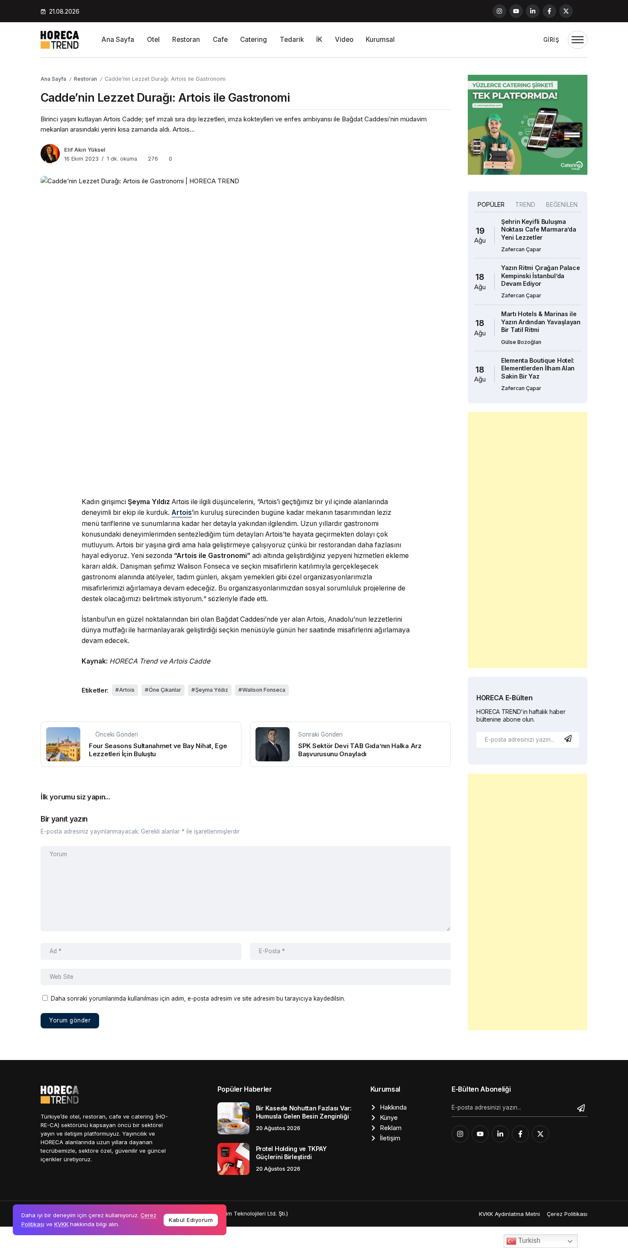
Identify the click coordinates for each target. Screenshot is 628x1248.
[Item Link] (233, 1118)
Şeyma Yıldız (211, 690)
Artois (127, 690)
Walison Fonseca (263, 690)
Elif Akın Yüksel (85, 150)
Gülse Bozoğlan (521, 342)
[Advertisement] (527, 540)
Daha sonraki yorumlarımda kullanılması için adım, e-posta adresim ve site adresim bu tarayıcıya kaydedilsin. (198, 998)
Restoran (85, 79)
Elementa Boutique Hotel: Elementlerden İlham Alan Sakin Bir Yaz (538, 368)
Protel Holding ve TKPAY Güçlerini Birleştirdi (291, 1152)
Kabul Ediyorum (191, 1219)
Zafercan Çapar (521, 249)
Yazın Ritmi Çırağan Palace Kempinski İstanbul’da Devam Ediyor (540, 275)
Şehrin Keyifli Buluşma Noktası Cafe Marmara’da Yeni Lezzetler (538, 229)
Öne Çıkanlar (165, 690)
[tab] (491, 205)
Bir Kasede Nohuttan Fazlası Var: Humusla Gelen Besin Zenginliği (304, 1112)
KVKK (61, 1224)
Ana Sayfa (53, 79)
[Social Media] (499, 11)
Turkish (528, 1240)
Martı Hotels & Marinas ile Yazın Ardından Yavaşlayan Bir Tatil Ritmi (541, 321)
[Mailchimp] (569, 738)
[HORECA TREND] (60, 39)
